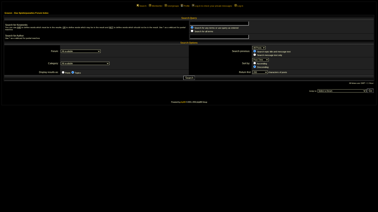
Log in (240, 6)
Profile (187, 6)
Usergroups (173, 6)
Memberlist (157, 6)
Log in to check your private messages (213, 6)
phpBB (183, 102)
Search (143, 6)
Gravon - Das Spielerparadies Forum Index (26, 13)
